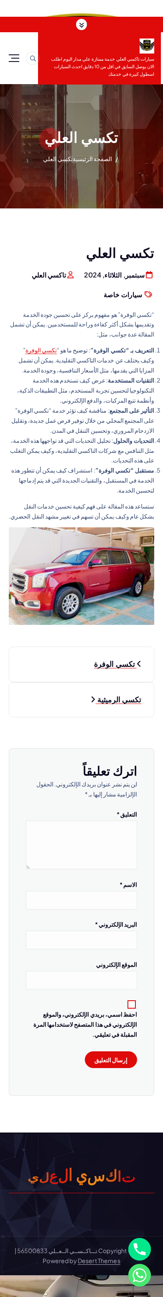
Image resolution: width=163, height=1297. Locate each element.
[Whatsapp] (139, 1275)
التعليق (127, 814)
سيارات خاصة (123, 294)
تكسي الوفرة (41, 350)
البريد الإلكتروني (116, 924)
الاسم (128, 884)
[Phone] (139, 1249)
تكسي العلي (57, 158)
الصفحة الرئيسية (92, 158)
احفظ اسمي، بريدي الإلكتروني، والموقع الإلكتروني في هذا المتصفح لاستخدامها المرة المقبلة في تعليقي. (85, 1024)
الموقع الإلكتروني (116, 964)
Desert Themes (99, 1260)
